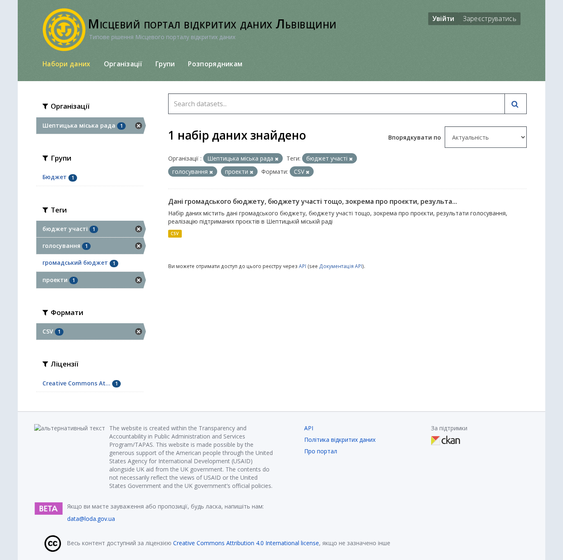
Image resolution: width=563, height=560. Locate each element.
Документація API (340, 266)
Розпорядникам (215, 63)
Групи (165, 63)
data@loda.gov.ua (91, 519)
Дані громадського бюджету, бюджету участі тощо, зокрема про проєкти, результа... (312, 201)
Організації (123, 63)
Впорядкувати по (415, 137)
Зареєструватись (490, 18)
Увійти (443, 18)
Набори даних (66, 63)
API (302, 266)
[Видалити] (277, 159)
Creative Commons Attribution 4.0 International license (246, 543)
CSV (175, 233)
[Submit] (515, 103)
